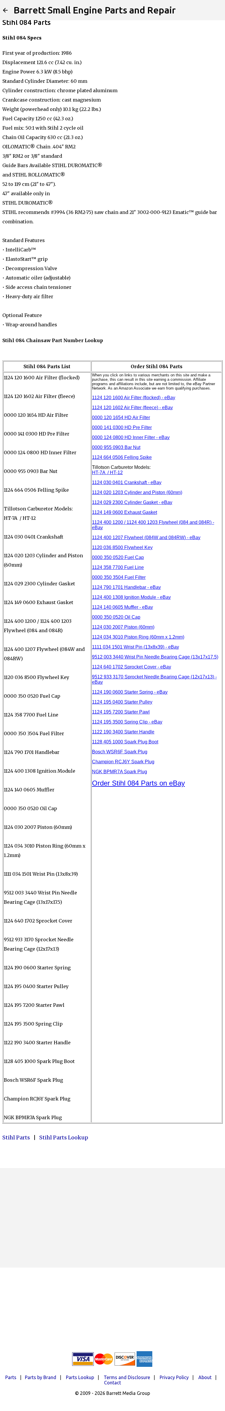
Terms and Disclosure (127, 1377)
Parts (10, 1377)
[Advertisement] (112, 1218)
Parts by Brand (40, 1377)
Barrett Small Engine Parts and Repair (94, 10)
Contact (112, 1382)
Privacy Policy (174, 1377)
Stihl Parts (16, 1137)
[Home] (5, 10)
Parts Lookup (80, 1377)
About (205, 1377)
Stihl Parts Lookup (63, 1137)
